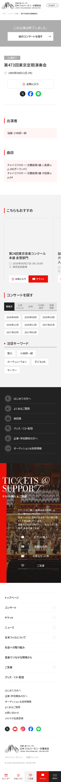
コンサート (10, 607)
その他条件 (41, 306)
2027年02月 (12, 332)
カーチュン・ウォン (17, 361)
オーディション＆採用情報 (18, 701)
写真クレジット (32, 757)
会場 (30, 306)
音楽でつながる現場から (18, 657)
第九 (9, 353)
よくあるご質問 (12, 707)
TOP (4, 13)
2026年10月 (48, 317)
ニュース (9, 627)
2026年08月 (12, 317)
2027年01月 (48, 324)
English (52, 5)
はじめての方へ (13, 690)
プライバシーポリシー (14, 757)
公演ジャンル (20, 306)
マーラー (12, 370)
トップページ (12, 597)
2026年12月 (30, 324)
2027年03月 (30, 332)
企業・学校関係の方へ (16, 696)
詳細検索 (52, 306)
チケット (40, 279)
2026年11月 (12, 324)
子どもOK (40, 361)
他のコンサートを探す (30, 36)
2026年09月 (30, 317)
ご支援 (8, 667)
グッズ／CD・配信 (14, 677)
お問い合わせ (12, 712)
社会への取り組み (15, 647)
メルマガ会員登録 (14, 718)
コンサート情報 (13, 13)
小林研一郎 (26, 353)
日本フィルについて (15, 637)
